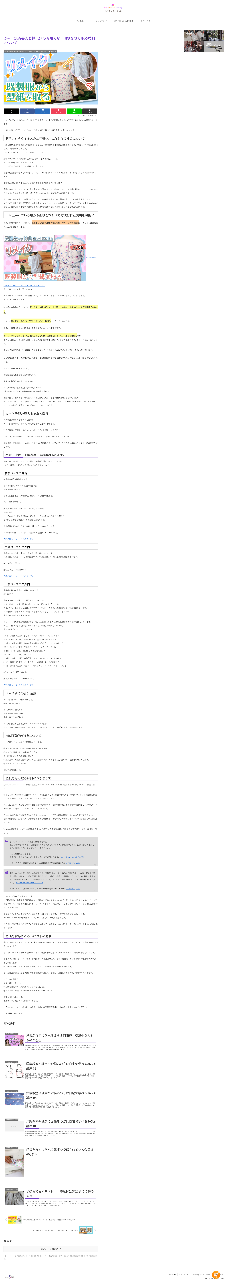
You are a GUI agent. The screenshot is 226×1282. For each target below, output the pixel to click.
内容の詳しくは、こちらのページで (19, 539)
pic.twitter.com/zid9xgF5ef (73, 857)
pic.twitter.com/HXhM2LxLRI (29, 882)
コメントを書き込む (51, 1249)
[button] (89, 111)
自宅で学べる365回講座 (201, 1274)
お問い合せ (219, 1274)
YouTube (172, 1274)
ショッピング (184, 1274)
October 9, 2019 (73, 862)
